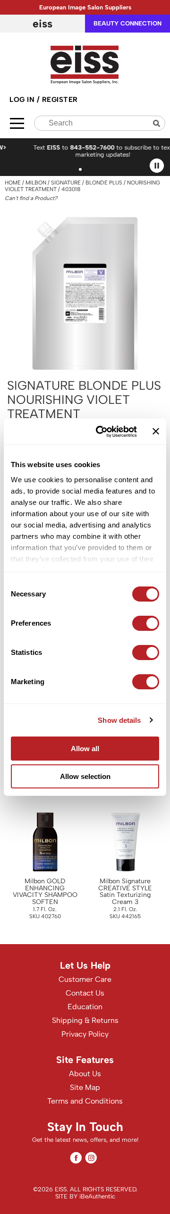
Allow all (85, 749)
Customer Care (85, 979)
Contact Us (85, 992)
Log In (23, 99)
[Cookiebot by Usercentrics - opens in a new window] (100, 432)
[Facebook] (76, 1158)
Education (85, 1006)
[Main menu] (17, 123)
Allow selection (85, 776)
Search (157, 123)
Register (60, 99)
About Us (85, 1073)
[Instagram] (91, 1158)
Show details (119, 720)
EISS (42, 23)
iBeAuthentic (97, 1196)
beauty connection (128, 23)
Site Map (85, 1087)
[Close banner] (156, 431)
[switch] (145, 623)
